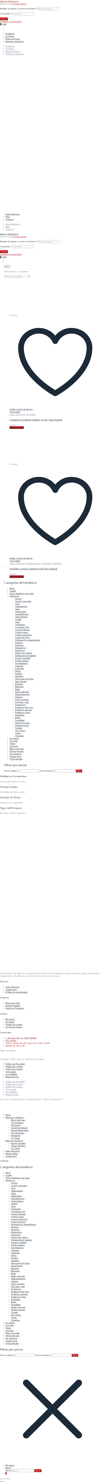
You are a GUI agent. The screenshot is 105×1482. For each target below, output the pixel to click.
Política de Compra (14, 1069)
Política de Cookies (14, 1066)
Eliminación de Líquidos (25, 655)
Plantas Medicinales (20, 1130)
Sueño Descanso (22, 723)
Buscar (8, 1468)
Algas (17, 609)
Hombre (18, 673)
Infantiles (19, 676)
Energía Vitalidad (22, 658)
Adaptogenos (21, 606)
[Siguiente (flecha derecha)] (4, 1481)
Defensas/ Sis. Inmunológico (28, 563)
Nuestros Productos (14, 1140)
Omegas (18, 697)
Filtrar (7, 267)
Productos (9, 33)
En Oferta (9, 36)
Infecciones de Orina (24, 679)
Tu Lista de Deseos (13, 1027)
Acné (17, 604)
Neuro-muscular (22, 692)
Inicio (8, 1115)
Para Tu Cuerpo (17, 1133)
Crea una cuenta (19, 4)
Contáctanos (11, 989)
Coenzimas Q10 (22, 627)
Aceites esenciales (23, 601)
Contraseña (6, 13)
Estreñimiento (21, 663)
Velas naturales (16, 759)
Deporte (19, 642)
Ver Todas (15, 1138)
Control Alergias (22, 629)
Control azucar (21, 632)
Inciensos (14, 746)
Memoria (19, 684)
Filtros (12, 743)
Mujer (17, 689)
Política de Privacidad (15, 1064)
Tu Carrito (9, 1022)
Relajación (15, 1135)
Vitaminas (19, 736)
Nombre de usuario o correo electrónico (18, 8)
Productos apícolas (23, 710)
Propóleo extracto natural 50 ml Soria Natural (33, 568)
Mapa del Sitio (12, 1077)
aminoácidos (20, 611)
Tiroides (18, 728)
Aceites (18, 598)
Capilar (13, 591)
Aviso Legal (10, 1071)
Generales (19, 668)
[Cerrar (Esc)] (9, 1478)
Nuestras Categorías (14, 41)
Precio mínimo (10, 771)
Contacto (9, 219)
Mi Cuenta (10, 1019)
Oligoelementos (22, 694)
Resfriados (31, 414)
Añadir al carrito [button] (17, 427)
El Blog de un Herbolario (16, 992)
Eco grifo (14, 741)
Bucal (12, 588)
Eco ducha (14, 738)
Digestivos (20, 650)
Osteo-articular (22, 699)
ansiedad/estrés (22, 614)
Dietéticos (20, 414)
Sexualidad (19, 720)
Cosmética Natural (19, 1128)
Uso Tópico (20, 730)
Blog (7, 217)
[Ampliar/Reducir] (1, 1478)
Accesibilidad (11, 1074)
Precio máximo (46, 771)
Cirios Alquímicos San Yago (22, 593)
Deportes (19, 645)
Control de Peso (22, 637)
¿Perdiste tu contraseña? (11, 21)
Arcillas (18, 619)
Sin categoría (15, 754)
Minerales (19, 686)
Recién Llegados (12, 1005)
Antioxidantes (21, 617)
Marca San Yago (12, 39)
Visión (18, 733)
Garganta (19, 666)
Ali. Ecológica (17, 1122)
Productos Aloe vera (24, 707)
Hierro (18, 671)
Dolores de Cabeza (23, 653)
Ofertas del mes (17, 751)
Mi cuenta (9, 1465)
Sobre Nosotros (12, 214)
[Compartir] (6, 1478)
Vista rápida (15, 412)
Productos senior (22, 712)
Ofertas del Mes (18, 1146)
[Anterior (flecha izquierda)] (1, 1481)
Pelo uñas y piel (22, 702)
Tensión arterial (22, 725)
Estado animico (22, 661)
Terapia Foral (15, 756)
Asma (12, 414)
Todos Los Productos (14, 1008)
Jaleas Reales (21, 681)
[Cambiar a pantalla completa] (4, 1478)
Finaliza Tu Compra (13, 1024)
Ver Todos (15, 1148)
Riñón (18, 717)
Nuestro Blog (11, 1153)
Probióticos (20, 704)
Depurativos (20, 648)
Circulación (20, 624)
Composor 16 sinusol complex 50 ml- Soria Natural (36, 419)
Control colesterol (23, 635)
